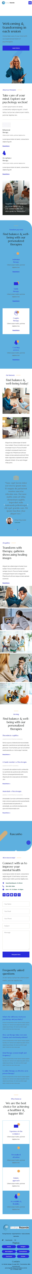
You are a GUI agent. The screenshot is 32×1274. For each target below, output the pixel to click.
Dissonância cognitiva (10, 735)
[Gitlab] (4, 894)
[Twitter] (7, 894)
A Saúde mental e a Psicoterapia (14, 762)
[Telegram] (11, 894)
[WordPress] (15, 894)
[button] (30, 2)
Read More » (6, 754)
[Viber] (19, 894)
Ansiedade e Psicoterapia (12, 791)
